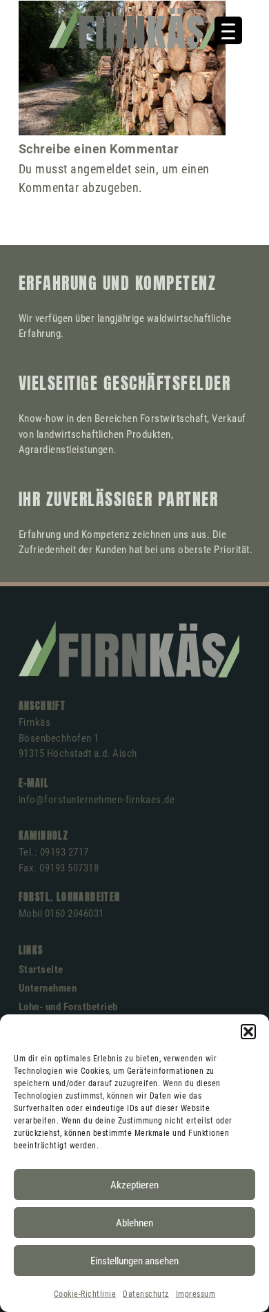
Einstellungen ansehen (134, 1261)
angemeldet (100, 169)
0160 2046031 (74, 913)
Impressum (196, 1294)
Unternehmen (48, 988)
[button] (248, 1032)
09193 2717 (64, 852)
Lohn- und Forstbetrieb (68, 1007)
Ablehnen (134, 1223)
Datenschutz (146, 1294)
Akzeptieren (134, 1185)
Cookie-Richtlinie (85, 1294)
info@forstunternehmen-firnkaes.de (97, 799)
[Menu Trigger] (228, 30)
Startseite (41, 969)
